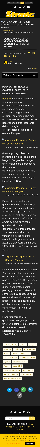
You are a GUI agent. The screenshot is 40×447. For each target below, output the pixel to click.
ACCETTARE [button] (29, 444)
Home (6, 30)
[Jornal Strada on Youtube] (28, 7)
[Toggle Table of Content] (33, 75)
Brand (11, 30)
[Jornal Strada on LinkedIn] (20, 7)
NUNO (10, 62)
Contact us (21, 427)
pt (9, 3)
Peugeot (34, 68)
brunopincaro (24, 433)
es (18, 3)
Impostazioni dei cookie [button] (15, 444)
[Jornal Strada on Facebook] (11, 7)
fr (31, 3)
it (22, 3)
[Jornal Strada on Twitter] (15, 7)
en (13, 3)
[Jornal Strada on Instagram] (24, 7)
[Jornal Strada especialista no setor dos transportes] (20, 16)
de (26, 3)
